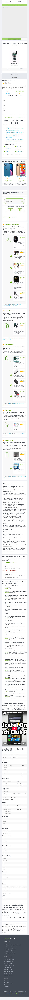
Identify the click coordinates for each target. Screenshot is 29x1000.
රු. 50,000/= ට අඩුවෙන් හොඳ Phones (12, 946)
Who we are (7, 980)
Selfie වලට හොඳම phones (10, 948)
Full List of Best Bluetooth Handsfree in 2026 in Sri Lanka (12, 305)
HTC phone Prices (8, 967)
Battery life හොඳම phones (10, 950)
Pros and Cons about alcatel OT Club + (15, 134)
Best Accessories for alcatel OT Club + (14, 132)
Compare (15, 77)
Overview (14, 72)
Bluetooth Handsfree (8, 147)
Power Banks (20, 149)
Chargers (8, 151)
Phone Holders (20, 146)
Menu (22, 1)
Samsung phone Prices (9, 959)
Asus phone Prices (8, 969)
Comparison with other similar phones (14, 139)
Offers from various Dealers (12, 130)
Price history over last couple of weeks (14, 128)
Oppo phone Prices (8, 971)
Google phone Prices (9, 973)
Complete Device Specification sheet (14, 141)
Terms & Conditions (8, 982)
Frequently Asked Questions (12, 135)
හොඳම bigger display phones (10, 953)
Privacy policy (7, 984)
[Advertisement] (14, 23)
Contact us (6, 986)
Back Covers (20, 151)
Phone (7, 2)
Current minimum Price (11, 127)
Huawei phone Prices (9, 965)
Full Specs (15, 74)
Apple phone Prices (8, 961)
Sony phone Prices (8, 963)
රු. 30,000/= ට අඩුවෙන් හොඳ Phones (12, 944)
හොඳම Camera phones (9, 951)
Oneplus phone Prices (9, 975)
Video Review (9, 137)
